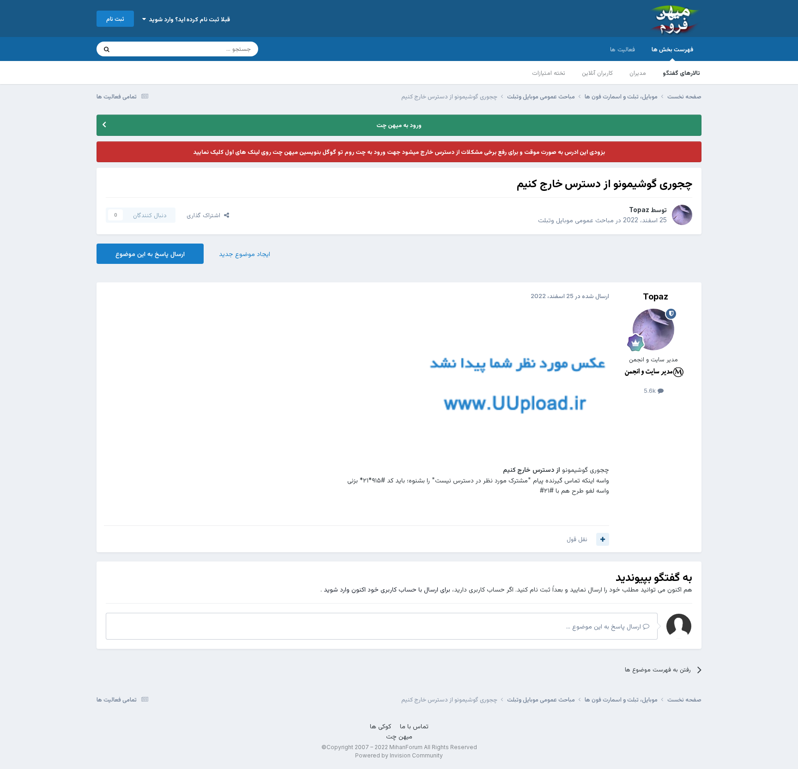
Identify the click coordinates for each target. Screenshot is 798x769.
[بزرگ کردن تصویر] (516, 383)
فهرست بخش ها (672, 49)
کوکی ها (380, 726)
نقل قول (577, 539)
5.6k (651, 390)
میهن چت (399, 736)
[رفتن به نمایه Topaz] (682, 215)
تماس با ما (414, 726)
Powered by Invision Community (399, 755)
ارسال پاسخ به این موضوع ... (604, 626)
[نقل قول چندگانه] (602, 539)
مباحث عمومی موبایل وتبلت (576, 220)
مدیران (637, 72)
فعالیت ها (622, 49)
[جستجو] (107, 49)
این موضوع (142, 48)
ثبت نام (115, 18)
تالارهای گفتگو (681, 72)
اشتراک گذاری (205, 215)
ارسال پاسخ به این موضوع (150, 253)
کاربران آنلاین (597, 72)
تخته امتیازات (548, 72)
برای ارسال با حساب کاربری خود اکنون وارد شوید (387, 589)
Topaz (639, 210)
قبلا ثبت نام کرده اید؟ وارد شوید (188, 19)
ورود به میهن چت (399, 124)
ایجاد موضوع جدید (244, 253)
